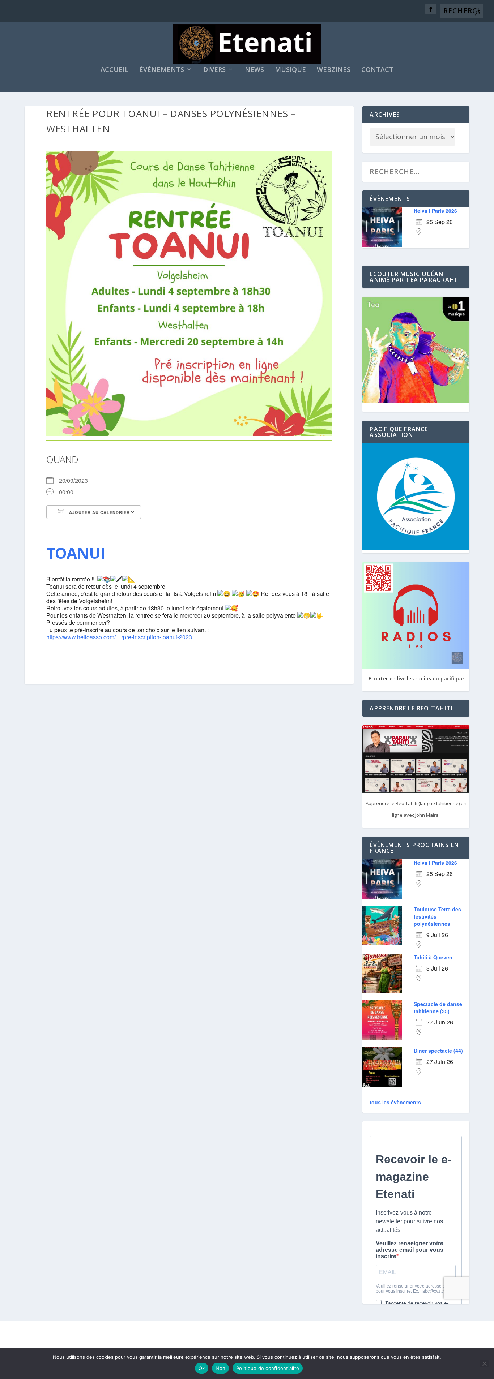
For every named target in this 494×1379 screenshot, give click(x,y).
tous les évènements (395, 1102)
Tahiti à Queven (433, 957)
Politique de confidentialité (267, 1368)
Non (220, 1368)
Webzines (333, 70)
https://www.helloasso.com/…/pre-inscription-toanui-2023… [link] (122, 637)
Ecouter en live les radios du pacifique (416, 678)
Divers (214, 70)
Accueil (114, 70)
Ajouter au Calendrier (99, 512)
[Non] (484, 1363)
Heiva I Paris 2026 (435, 210)
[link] (75, 552)
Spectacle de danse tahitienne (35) (438, 1007)
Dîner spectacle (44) (438, 1050)
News (254, 70)
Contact (377, 70)
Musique (290, 70)
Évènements (161, 70)
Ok (202, 1368)
